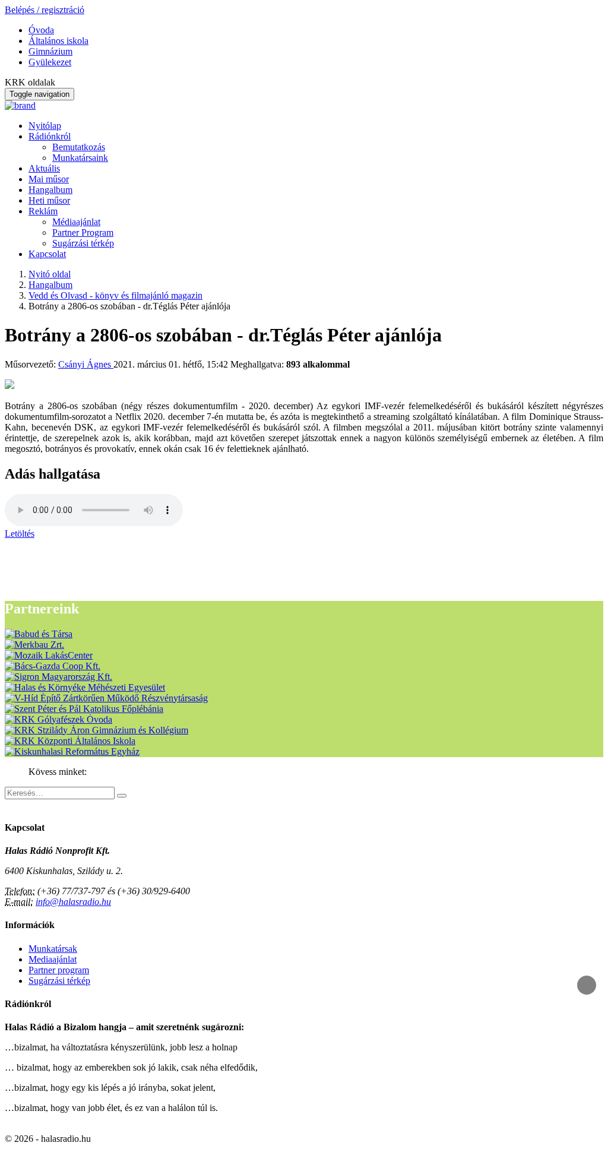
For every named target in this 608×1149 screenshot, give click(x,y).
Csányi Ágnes (85, 364)
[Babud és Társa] (38, 634)
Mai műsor (48, 179)
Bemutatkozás (78, 147)
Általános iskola (58, 41)
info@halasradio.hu (73, 902)
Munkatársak (52, 949)
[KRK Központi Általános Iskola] (70, 741)
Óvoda (41, 30)
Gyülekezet (49, 62)
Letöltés (19, 533)
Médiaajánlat (76, 222)
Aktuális (44, 168)
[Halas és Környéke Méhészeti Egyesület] (85, 687)
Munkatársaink (80, 158)
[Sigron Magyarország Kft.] (58, 677)
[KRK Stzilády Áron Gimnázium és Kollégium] (96, 730)
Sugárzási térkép (83, 243)
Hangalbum (50, 190)
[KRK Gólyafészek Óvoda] (58, 719)
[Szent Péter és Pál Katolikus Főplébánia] (84, 709)
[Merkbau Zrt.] (34, 645)
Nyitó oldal (49, 274)
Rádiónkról (49, 136)
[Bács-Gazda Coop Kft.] (52, 666)
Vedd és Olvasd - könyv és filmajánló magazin (115, 295)
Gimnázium (50, 51)
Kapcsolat (47, 254)
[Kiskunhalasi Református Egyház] (72, 751)
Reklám (43, 211)
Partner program (58, 970)
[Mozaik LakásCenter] (49, 655)
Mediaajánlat (52, 959)
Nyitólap (44, 126)
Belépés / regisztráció (44, 10)
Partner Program (82, 232)
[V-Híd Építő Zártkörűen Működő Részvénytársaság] (106, 698)
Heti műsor (49, 200)
